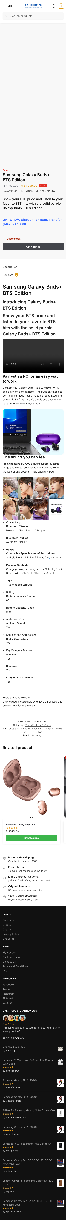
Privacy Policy (11, 934)
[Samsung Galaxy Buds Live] (31, 787)
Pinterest (8, 998)
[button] (61, 6)
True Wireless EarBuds (38, 725)
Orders (7, 924)
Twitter (7, 989)
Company (8, 920)
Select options (31, 838)
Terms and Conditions (15, 966)
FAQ (5, 970)
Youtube (7, 1002)
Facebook (8, 984)
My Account (10, 952)
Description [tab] (10, 266)
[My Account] (53, 6)
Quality (7, 929)
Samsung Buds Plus (32, 728)
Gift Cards (8, 938)
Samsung (36, 735)
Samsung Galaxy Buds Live (21, 824)
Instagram (8, 993)
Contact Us (9, 961)
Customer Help (11, 956)
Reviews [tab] (10, 275)
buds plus (14, 728)
